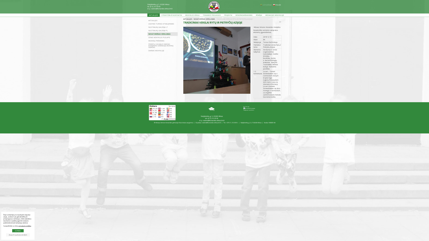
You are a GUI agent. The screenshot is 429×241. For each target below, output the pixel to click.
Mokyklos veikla (192, 15)
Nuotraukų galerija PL (158, 30)
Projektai (228, 15)
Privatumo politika (25, 226)
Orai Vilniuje (246, 106)
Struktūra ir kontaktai (171, 15)
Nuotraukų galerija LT (158, 27)
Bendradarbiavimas (244, 15)
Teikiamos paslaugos (212, 15)
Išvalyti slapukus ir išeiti (18, 235)
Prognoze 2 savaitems (248, 110)
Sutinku (18, 231)
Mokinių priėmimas (156, 41)
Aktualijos (153, 15)
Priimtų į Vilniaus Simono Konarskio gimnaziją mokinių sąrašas (160, 45)
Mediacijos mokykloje (274, 15)
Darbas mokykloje (156, 51)
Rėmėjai (259, 15)
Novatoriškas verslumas (159, 34)
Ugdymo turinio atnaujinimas (161, 24)
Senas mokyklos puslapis (159, 37)
